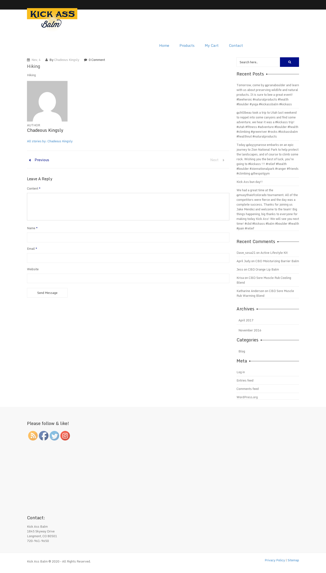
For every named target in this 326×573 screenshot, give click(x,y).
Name (32, 228)
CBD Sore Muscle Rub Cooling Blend (264, 280)
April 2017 (245, 320)
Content (34, 188)
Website (33, 269)
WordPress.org (247, 397)
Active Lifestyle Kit (274, 252)
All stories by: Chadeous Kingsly (50, 141)
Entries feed (245, 380)
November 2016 (249, 330)
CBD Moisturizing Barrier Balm (277, 261)
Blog (241, 351)
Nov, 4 (36, 59)
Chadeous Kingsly (66, 59)
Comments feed (248, 388)
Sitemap (293, 560)
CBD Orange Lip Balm (263, 269)
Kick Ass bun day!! (250, 181)
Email (32, 248)
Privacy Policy (275, 560)
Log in (241, 372)
